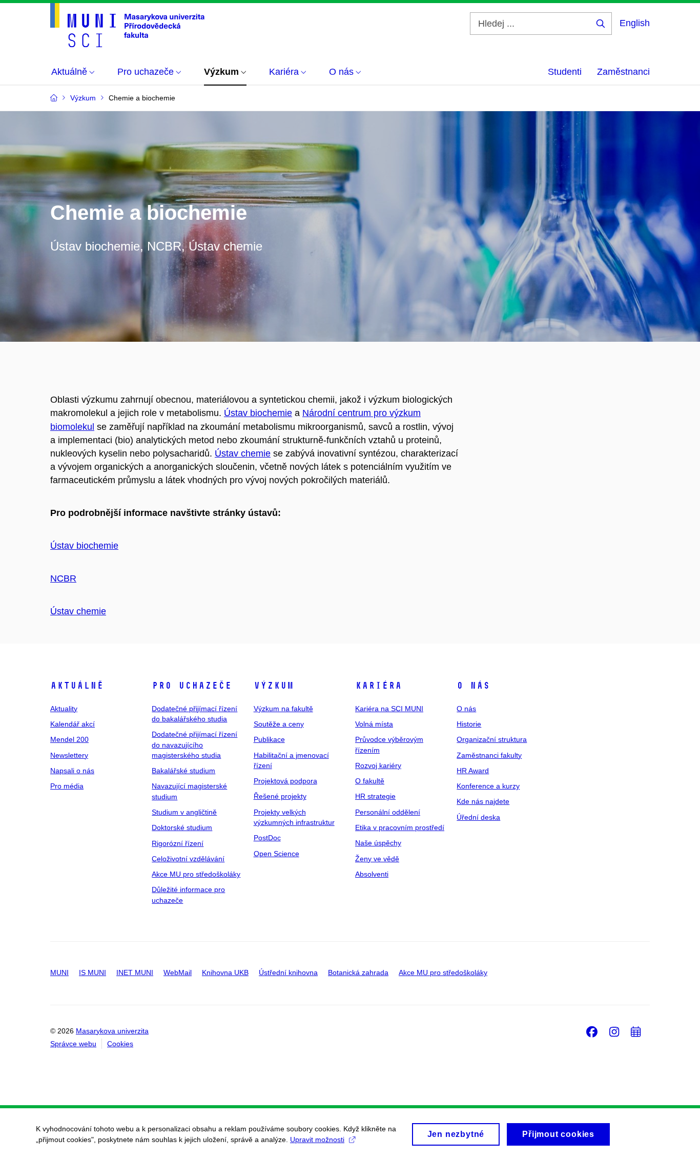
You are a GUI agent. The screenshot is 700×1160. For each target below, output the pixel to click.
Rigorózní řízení (177, 843)
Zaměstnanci (623, 72)
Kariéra (378, 685)
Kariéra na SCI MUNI (389, 709)
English (635, 23)
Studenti (565, 72)
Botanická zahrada (358, 972)
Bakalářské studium (183, 771)
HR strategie (375, 796)
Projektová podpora (285, 781)
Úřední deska (478, 817)
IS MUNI (92, 972)
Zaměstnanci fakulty (489, 755)
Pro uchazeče (192, 685)
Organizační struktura (492, 739)
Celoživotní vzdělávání (188, 859)
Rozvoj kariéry (378, 765)
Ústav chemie (243, 453)
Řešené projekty (280, 796)
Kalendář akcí (72, 724)
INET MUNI (134, 972)
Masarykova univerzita (112, 1031)
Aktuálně (77, 685)
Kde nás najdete (483, 801)
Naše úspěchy (378, 843)
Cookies (120, 1044)
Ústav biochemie (258, 413)
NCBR (63, 578)
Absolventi (371, 874)
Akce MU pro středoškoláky (196, 874)
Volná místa (374, 724)
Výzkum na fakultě (283, 709)
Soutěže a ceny (279, 724)
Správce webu (73, 1044)
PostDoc (267, 838)
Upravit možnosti (317, 1139)
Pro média (67, 786)
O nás (473, 685)
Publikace (269, 739)
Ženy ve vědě (377, 859)
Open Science (276, 854)
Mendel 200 (69, 739)
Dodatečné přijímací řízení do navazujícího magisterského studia (194, 744)
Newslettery (69, 755)
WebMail (177, 972)
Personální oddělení (387, 812)
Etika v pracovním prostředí (399, 827)
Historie (469, 724)
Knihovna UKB (225, 972)
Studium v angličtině (184, 812)
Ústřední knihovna (288, 972)
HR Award (473, 771)
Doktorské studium (182, 827)
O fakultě (369, 781)
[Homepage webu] (127, 25)
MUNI (59, 972)
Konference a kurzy (488, 786)
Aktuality (63, 709)
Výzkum (274, 685)
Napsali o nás (72, 771)
